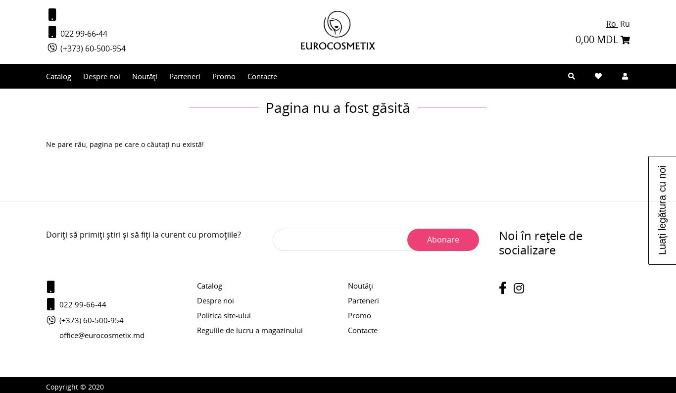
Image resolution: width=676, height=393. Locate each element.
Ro (612, 23)
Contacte (262, 76)
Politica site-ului (224, 315)
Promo (224, 76)
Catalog (58, 76)
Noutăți (144, 76)
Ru (625, 23)
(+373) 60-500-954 (92, 48)
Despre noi (101, 76)
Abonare (443, 239)
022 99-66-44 (82, 33)
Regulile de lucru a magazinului (250, 330)
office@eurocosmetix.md (102, 335)
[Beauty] (338, 46)
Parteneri (184, 76)
